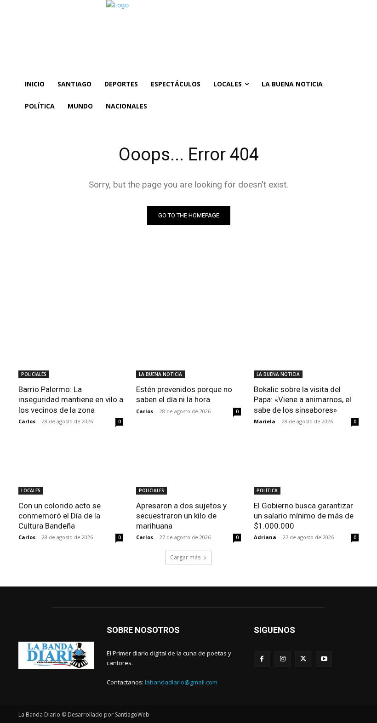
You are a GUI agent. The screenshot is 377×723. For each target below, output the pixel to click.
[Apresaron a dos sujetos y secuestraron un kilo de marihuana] (188, 468)
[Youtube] (324, 659)
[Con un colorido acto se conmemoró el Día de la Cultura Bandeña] (70, 468)
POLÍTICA (267, 490)
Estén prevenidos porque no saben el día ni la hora (184, 394)
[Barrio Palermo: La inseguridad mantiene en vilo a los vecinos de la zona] (70, 352)
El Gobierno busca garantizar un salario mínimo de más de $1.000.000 (304, 515)
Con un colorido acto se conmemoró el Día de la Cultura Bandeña (59, 515)
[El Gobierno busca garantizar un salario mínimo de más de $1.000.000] (306, 468)
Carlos (26, 421)
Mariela (264, 421)
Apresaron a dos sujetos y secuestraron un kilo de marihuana (181, 515)
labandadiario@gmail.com (181, 682)
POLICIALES (33, 374)
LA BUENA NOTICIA (160, 374)
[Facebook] (262, 659)
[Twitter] (303, 659)
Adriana (265, 537)
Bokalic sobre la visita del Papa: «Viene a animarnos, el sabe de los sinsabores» (302, 399)
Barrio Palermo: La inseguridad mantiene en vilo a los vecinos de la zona (70, 399)
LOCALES (30, 490)
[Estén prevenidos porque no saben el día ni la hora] (188, 352)
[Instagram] (282, 659)
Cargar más (185, 557)
